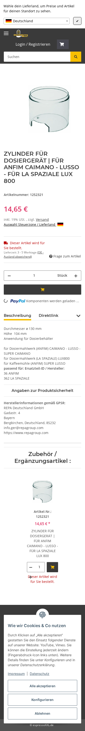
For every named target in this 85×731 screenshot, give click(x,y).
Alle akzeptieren (42, 686)
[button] (63, 44)
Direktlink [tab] (48, 315)
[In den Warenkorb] (7, 74)
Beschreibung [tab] (17, 315)
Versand (42, 219)
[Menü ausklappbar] (6, 31)
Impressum (16, 674)
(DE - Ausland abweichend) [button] (24, 254)
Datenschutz (39, 674)
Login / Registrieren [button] (33, 44)
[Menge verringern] (9, 275)
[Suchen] (75, 57)
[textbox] (36, 21)
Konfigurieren (42, 700)
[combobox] (37, 21)
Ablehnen (42, 713)
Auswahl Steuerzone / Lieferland (30, 224)
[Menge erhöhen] (76, 275)
